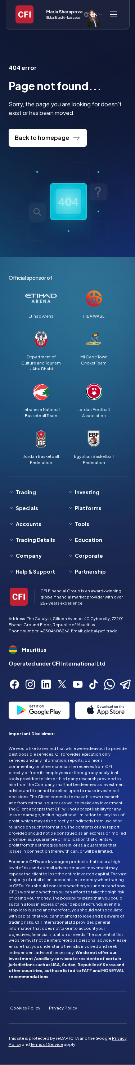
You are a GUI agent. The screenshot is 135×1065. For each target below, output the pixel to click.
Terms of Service (47, 1044)
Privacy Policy (63, 1007)
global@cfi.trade (100, 630)
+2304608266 (54, 630)
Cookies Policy (25, 1007)
